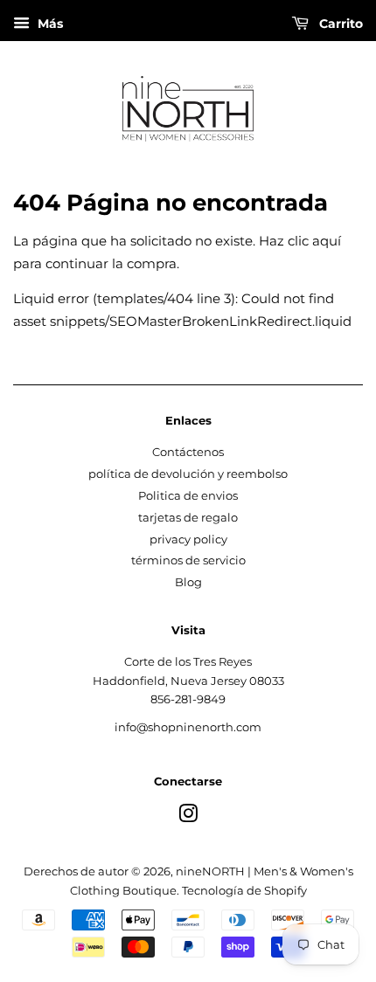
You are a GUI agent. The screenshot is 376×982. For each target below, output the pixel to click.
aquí (326, 240)
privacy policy (188, 539)
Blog (188, 582)
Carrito (339, 23)
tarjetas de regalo (188, 517)
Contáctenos (188, 452)
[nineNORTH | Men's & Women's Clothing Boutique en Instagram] (188, 817)
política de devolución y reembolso (188, 474)
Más (48, 23)
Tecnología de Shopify (244, 890)
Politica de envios (188, 495)
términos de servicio (188, 560)
